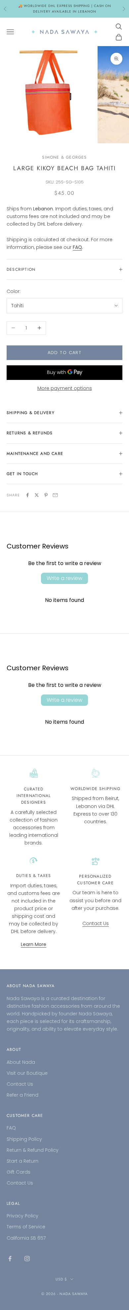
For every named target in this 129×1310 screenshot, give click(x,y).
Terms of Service (26, 1226)
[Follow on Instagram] (27, 1258)
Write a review (64, 578)
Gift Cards (18, 1172)
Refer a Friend (22, 1095)
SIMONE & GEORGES (64, 157)
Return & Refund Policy (33, 1150)
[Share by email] (55, 495)
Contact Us (95, 923)
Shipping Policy (24, 1139)
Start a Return (22, 1161)
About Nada (21, 1062)
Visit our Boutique (27, 1073)
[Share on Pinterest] (46, 495)
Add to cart (65, 352)
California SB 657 (26, 1238)
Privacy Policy (22, 1215)
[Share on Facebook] (27, 495)
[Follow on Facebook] (10, 1258)
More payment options (64, 388)
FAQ (11, 1128)
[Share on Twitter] (36, 495)
